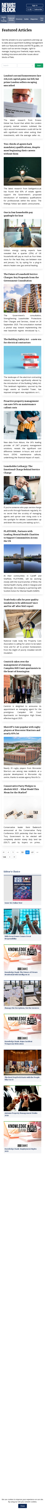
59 (22, 852)
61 (33, 852)
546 (4, 857)
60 (27, 852)
